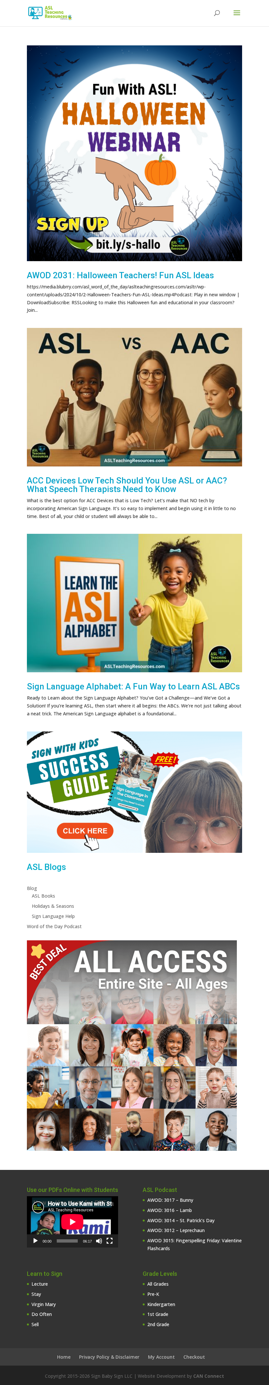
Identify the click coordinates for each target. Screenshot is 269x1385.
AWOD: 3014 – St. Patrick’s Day (181, 1220)
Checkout (194, 1357)
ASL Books (43, 896)
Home (64, 1357)
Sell (35, 1324)
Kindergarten (161, 1304)
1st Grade (157, 1314)
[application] (72, 1222)
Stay (36, 1294)
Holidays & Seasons (53, 906)
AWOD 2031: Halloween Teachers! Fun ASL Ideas (120, 275)
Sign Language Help (53, 916)
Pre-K (153, 1294)
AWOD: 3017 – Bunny (170, 1200)
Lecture (39, 1284)
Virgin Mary (43, 1304)
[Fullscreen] (109, 1241)
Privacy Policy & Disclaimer (109, 1357)
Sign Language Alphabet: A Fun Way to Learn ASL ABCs (133, 686)
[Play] (35, 1241)
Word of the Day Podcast (54, 926)
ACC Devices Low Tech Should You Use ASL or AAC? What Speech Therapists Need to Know (127, 485)
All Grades (158, 1284)
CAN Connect (208, 1376)
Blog (32, 888)
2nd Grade (158, 1324)
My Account (161, 1357)
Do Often (41, 1314)
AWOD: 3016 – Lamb (169, 1210)
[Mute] (99, 1241)
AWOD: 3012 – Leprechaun (176, 1230)
